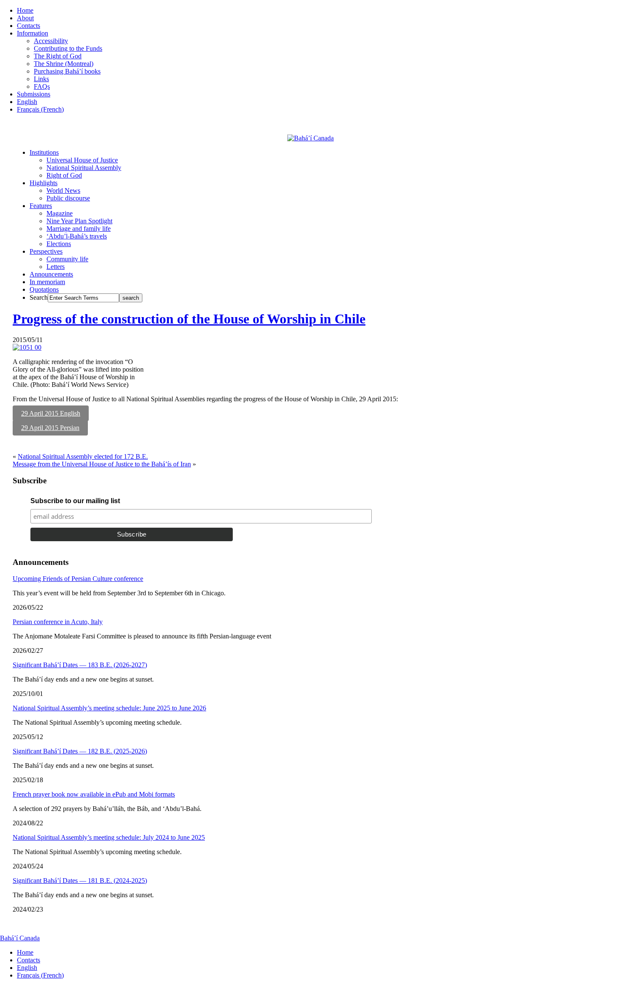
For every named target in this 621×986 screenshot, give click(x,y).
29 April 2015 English (50, 413)
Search (39, 297)
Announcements (51, 274)
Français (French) (40, 109)
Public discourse (68, 198)
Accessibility (51, 40)
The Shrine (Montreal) (63, 63)
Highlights (43, 182)
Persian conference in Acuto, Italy (58, 621)
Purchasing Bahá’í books (67, 71)
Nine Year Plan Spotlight (79, 221)
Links (41, 78)
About (25, 18)
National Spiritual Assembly (83, 167)
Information (32, 33)
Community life (67, 259)
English (27, 101)
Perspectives (46, 251)
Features (41, 205)
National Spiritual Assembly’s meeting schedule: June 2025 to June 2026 (109, 708)
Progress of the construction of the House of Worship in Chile (189, 318)
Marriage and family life (78, 228)
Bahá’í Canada (20, 938)
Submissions (33, 94)
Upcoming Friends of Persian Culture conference (78, 578)
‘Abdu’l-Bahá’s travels (76, 236)
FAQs (42, 86)
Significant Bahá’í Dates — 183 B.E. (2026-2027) (80, 664)
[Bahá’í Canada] (310, 138)
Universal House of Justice (82, 160)
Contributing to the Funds (68, 48)
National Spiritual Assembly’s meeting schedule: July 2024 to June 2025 (109, 837)
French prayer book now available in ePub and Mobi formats (94, 794)
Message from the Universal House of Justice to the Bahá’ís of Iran (102, 464)
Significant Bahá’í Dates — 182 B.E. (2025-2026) (80, 751)
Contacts (28, 25)
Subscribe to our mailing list (75, 500)
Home (25, 10)
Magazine (59, 213)
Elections (58, 243)
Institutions (44, 152)
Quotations (44, 289)
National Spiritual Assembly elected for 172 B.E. (83, 456)
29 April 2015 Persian (50, 427)
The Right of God (58, 56)
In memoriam (47, 281)
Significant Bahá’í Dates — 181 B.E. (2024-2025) (80, 880)
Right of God (64, 175)
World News (63, 190)
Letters (55, 266)
